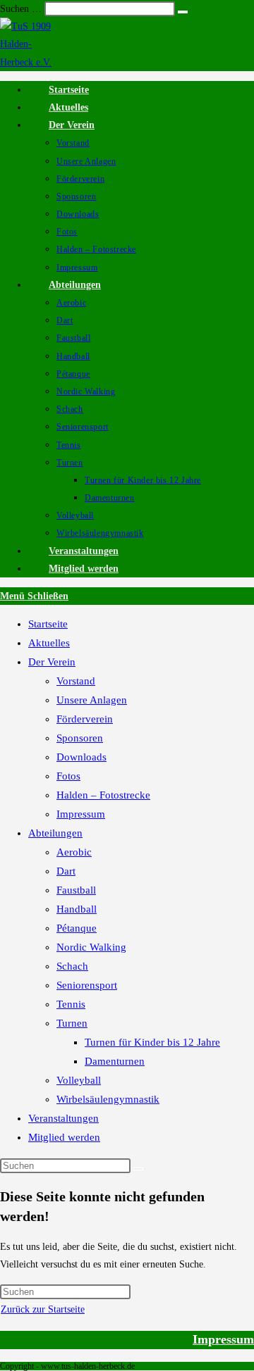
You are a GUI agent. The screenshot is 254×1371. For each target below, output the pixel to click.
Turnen (71, 1023)
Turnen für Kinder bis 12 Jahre (152, 1042)
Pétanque (76, 928)
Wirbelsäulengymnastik (107, 1099)
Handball (76, 909)
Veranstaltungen (63, 1118)
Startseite (48, 624)
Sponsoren (79, 738)
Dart (65, 871)
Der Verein (51, 662)
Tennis (70, 1004)
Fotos (68, 776)
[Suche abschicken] (138, 1168)
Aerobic (74, 852)
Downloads (81, 757)
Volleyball (78, 1080)
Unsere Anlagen (91, 700)
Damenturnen (115, 1061)
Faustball (76, 890)
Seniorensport (86, 985)
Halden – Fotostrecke (103, 795)
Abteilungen (55, 833)
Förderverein (84, 719)
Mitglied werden (64, 1137)
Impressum (80, 814)
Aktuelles (49, 643)
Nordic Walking (91, 947)
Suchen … (21, 9)
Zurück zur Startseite (43, 1309)
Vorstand (75, 681)
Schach (72, 966)
